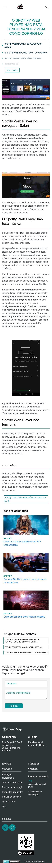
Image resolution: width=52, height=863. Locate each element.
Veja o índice (12, 70)
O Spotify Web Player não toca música (25, 53)
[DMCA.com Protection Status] (11, 861)
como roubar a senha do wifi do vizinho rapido (26, 652)
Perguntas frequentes (12, 792)
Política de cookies (11, 797)
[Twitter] (12, 830)
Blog (4, 806)
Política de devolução (12, 787)
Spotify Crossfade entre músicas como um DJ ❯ (25, 499)
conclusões (11, 64)
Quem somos (8, 801)
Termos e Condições (12, 782)
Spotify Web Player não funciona (23, 58)
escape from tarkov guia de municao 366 (24, 647)
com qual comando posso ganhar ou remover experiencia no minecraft (22, 640)
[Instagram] (5, 830)
